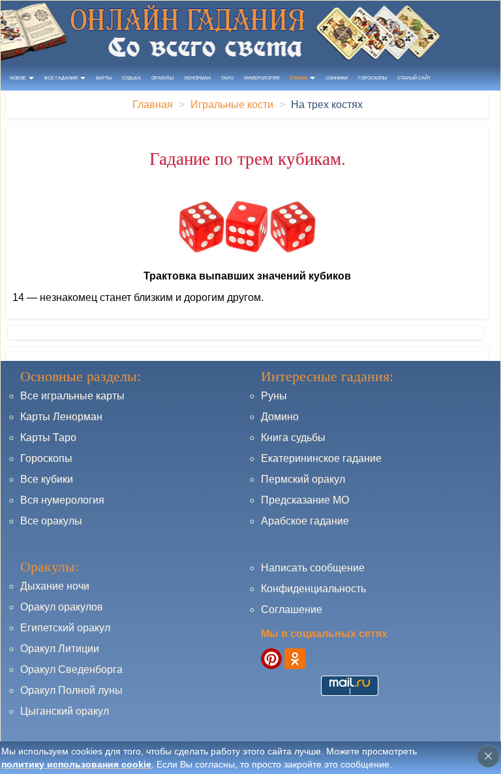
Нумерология (261, 78)
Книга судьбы (293, 437)
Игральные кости (231, 104)
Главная (152, 104)
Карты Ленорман (61, 416)
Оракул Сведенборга (71, 669)
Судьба (131, 78)
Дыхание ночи (54, 586)
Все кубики (46, 479)
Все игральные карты (72, 395)
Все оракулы (51, 520)
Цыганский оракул (64, 711)
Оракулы (162, 78)
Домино (280, 416)
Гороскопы (372, 78)
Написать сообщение (313, 567)
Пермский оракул (303, 479)
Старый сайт (414, 78)
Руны (274, 395)
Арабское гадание (305, 520)
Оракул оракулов (61, 606)
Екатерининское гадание (321, 458)
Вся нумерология (62, 500)
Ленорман (197, 78)
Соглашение (291, 609)
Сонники (337, 78)
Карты (104, 78)
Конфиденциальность (313, 588)
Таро (227, 78)
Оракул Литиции (59, 648)
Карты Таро (48, 437)
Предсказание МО (305, 500)
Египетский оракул (65, 627)
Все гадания (61, 78)
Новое (18, 78)
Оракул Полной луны (71, 690)
